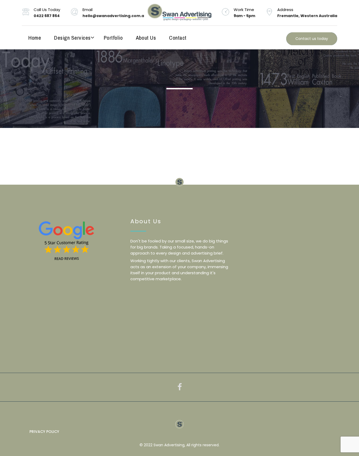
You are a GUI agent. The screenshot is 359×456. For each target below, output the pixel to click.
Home (34, 38)
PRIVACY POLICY (44, 431)
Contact (178, 38)
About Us (146, 38)
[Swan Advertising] (179, 12)
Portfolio (113, 38)
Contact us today (311, 38)
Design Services (72, 38)
